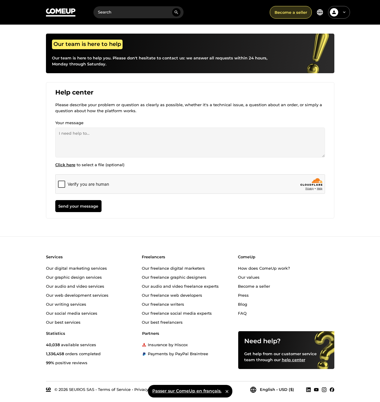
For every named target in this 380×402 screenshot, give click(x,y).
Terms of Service (114, 389)
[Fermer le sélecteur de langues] (226, 391)
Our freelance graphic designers (174, 276)
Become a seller (291, 12)
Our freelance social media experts (177, 312)
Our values (249, 276)
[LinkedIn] (308, 389)
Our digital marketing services (76, 268)
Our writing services (66, 304)
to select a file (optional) (89, 164)
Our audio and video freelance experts (180, 286)
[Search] (176, 12)
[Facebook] (332, 389)
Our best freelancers (162, 322)
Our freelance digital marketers (173, 268)
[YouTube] (316, 389)
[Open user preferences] (344, 12)
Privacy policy (147, 389)
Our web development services (77, 294)
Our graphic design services (74, 276)
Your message (69, 122)
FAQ (242, 312)
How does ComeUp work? (264, 268)
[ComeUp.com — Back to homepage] (60, 12)
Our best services (63, 322)
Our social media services (71, 312)
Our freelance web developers (172, 294)
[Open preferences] (320, 12)
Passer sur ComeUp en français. (186, 391)
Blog (242, 304)
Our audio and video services (75, 286)
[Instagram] (324, 389)
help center (293, 359)
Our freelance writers (163, 304)
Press (243, 294)
